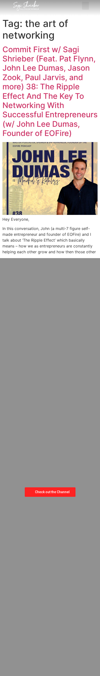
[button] (85, 6)
